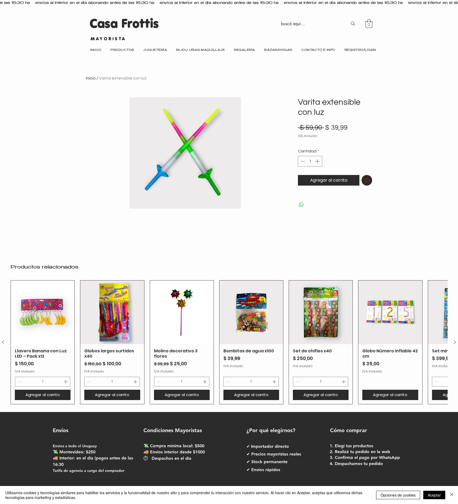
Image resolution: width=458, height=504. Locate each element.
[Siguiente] (455, 342)
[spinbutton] (310, 161)
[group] (229, 342)
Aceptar (434, 495)
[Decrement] (302, 161)
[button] (369, 23)
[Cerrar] (451, 495)
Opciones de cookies (398, 495)
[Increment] (318, 161)
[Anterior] (3, 342)
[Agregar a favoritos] (367, 180)
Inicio (91, 78)
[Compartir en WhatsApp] (301, 204)
